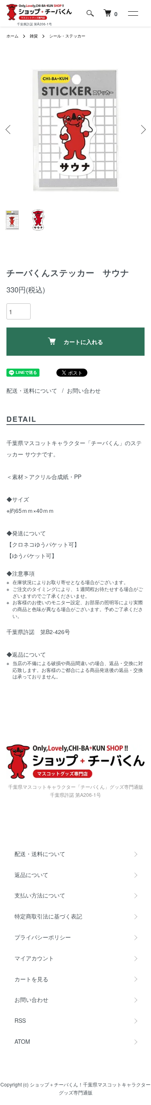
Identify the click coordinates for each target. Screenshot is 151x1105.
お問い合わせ (84, 390)
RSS (20, 1020)
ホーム (12, 36)
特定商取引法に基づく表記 (48, 916)
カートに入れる (83, 342)
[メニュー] (132, 13)
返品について (31, 875)
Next (142, 129)
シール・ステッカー (67, 36)
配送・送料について (31, 390)
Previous (9, 129)
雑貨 (34, 36)
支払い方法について (39, 895)
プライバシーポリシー (42, 937)
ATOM (22, 1041)
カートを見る (31, 979)
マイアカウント (34, 958)
